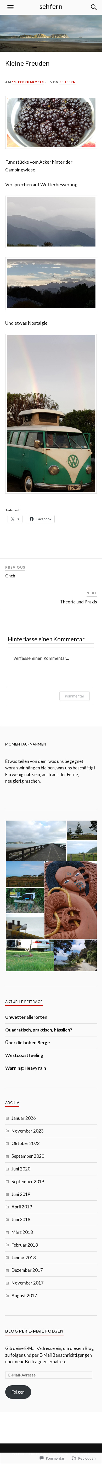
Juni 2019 (21, 1194)
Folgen (18, 1392)
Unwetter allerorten (26, 1017)
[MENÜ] (10, 7)
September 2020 (28, 1156)
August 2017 (24, 1295)
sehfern (51, 6)
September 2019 (28, 1181)
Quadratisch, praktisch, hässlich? (38, 1030)
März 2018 (22, 1232)
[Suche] (89, 7)
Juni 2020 (21, 1169)
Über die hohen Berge (27, 1042)
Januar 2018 (24, 1257)
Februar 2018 (25, 1245)
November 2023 (28, 1131)
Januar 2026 (24, 1118)
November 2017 (28, 1283)
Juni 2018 (21, 1219)
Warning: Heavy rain (25, 1068)
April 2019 (22, 1206)
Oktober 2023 (26, 1143)
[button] (35, 840)
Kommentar (74, 696)
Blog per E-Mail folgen (34, 1330)
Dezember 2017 (27, 1270)
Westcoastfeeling (24, 1055)
